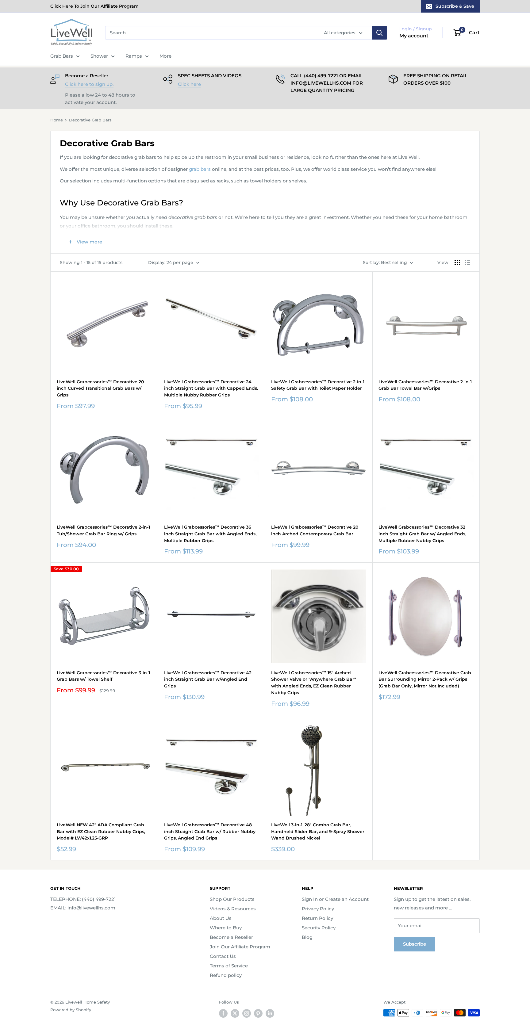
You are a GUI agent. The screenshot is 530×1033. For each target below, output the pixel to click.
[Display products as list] (467, 262)
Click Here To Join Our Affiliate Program (94, 6)
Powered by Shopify (70, 1009)
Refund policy (226, 975)
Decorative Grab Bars (90, 119)
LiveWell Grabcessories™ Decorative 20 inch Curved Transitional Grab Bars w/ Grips (100, 388)
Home (56, 119)
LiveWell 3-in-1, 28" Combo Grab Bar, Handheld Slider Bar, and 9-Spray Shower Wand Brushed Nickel (317, 831)
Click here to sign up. (89, 84)
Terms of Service (229, 966)
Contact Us (223, 956)
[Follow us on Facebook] (223, 1013)
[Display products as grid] (457, 262)
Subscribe (414, 944)
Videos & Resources (233, 909)
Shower (99, 56)
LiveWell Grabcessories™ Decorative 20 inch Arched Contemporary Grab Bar (314, 530)
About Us (221, 918)
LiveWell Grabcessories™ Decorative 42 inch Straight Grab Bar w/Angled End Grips (208, 679)
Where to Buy (226, 928)
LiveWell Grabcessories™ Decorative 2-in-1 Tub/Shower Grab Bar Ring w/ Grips (103, 530)
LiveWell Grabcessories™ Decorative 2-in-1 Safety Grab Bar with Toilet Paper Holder (317, 385)
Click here (189, 84)
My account (413, 36)
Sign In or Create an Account (335, 899)
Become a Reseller (231, 937)
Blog (307, 937)
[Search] (379, 33)
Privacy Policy (318, 909)
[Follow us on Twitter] (235, 1013)
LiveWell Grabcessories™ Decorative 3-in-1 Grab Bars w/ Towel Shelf (103, 676)
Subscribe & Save (455, 6)
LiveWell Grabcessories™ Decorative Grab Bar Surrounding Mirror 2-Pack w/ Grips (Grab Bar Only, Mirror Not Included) (424, 679)
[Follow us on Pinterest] (258, 1013)
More (165, 56)
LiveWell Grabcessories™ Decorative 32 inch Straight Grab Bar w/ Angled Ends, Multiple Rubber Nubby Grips (422, 533)
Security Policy (319, 928)
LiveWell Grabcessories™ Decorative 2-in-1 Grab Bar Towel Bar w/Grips (425, 385)
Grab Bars (61, 56)
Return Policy (317, 918)
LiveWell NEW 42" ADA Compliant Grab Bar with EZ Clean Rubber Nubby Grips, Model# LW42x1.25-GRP (101, 831)
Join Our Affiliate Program (240, 947)
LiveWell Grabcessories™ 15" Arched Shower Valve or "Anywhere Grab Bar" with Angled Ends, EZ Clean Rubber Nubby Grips (313, 682)
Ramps (133, 56)
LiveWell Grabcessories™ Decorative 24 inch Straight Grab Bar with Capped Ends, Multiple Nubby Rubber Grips (211, 388)
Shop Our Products (232, 899)
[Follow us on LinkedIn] (270, 1013)
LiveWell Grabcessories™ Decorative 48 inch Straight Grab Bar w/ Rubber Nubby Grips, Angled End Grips (209, 831)
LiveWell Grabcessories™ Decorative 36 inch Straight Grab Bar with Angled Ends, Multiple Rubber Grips (210, 533)
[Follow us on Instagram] (246, 1013)
